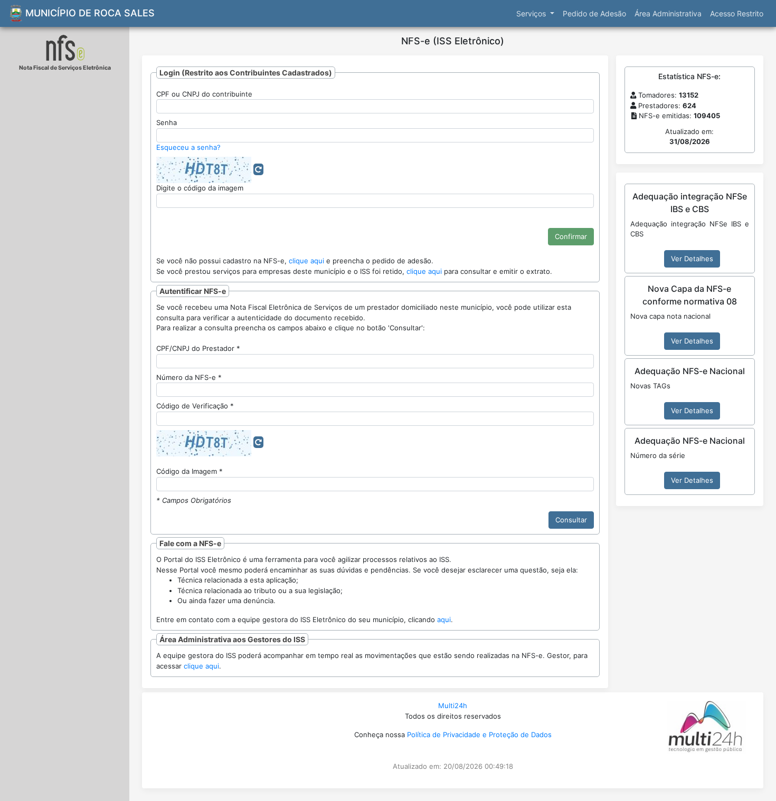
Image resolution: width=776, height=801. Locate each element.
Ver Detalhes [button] (692, 258)
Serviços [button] (532, 13)
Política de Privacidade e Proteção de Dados (479, 734)
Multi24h (452, 705)
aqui (444, 619)
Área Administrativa (668, 13)
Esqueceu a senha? (188, 147)
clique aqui (306, 260)
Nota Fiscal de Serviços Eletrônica (65, 67)
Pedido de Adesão (594, 13)
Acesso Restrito (736, 13)
